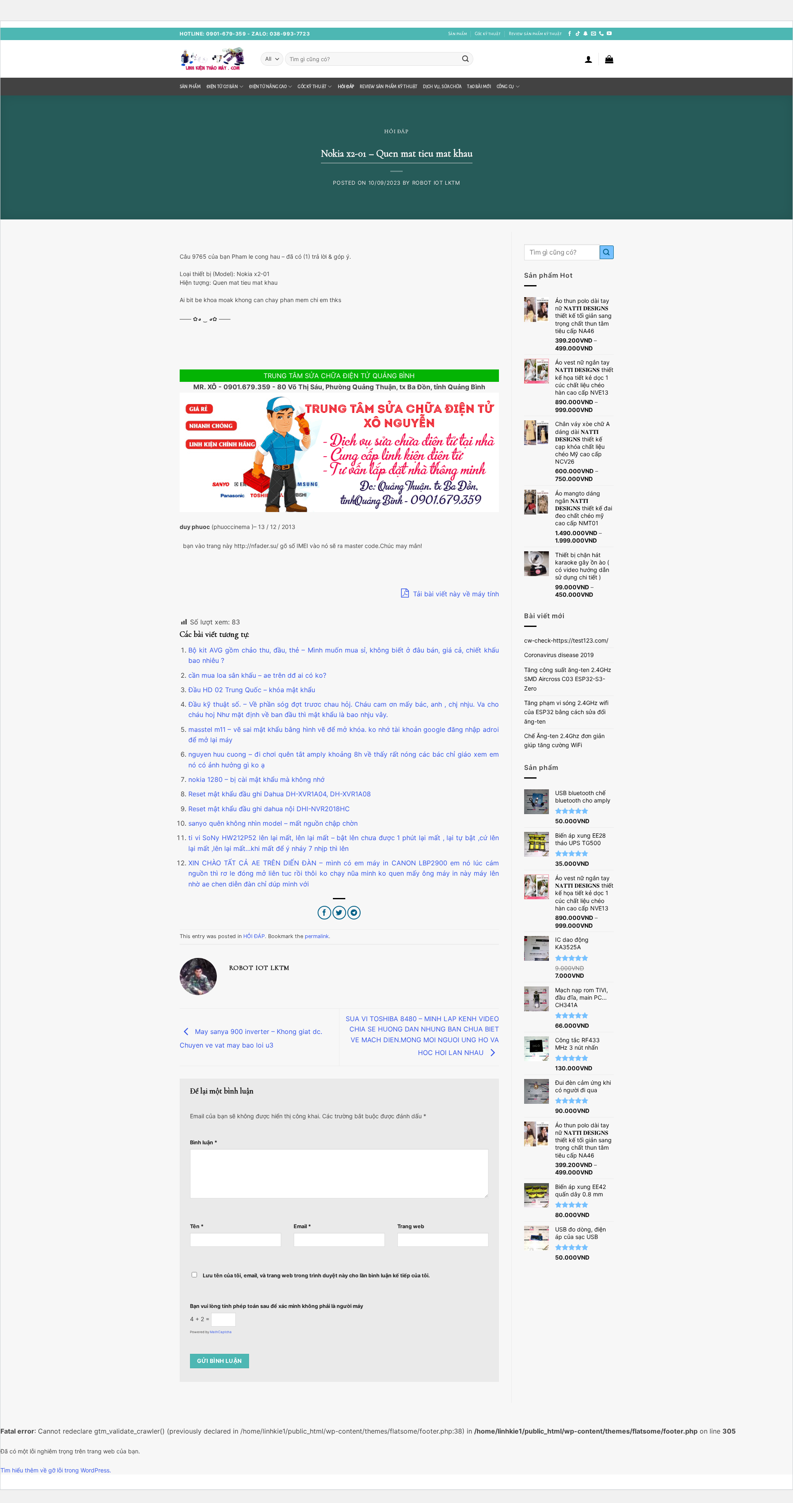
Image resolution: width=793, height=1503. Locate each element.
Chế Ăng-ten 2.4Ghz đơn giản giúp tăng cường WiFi (564, 740)
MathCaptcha (221, 1332)
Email (302, 1226)
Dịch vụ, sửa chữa (442, 86)
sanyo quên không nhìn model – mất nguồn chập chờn (273, 823)
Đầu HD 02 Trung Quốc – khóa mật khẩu (251, 690)
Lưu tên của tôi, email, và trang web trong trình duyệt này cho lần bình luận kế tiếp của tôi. (316, 1275)
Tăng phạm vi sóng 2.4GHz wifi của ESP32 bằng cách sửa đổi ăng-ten (566, 712)
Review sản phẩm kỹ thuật (535, 33)
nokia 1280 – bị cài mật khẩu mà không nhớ (256, 779)
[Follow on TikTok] (577, 34)
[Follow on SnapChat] (585, 34)
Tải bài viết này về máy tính (455, 594)
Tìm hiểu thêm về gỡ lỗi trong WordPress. (55, 1470)
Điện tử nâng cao (268, 86)
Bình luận (203, 1142)
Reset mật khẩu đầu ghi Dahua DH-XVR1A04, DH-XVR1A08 (279, 794)
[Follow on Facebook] (569, 34)
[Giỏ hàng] (609, 59)
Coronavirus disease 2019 (559, 654)
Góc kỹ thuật (488, 33)
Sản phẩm (457, 33)
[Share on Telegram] (354, 912)
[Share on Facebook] (324, 912)
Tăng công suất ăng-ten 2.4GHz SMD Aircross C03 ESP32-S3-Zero (567, 679)
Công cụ (505, 86)
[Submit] (465, 59)
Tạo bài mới (479, 86)
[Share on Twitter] (339, 912)
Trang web (410, 1226)
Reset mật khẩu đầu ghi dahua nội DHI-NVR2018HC (269, 809)
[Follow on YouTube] (609, 34)
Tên (197, 1226)
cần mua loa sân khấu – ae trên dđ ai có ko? (257, 675)
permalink (317, 936)
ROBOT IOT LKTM (436, 183)
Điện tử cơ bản (222, 86)
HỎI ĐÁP (346, 86)
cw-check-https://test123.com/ (566, 640)
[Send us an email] (593, 34)
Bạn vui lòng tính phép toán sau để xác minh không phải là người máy (276, 1306)
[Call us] (601, 34)
